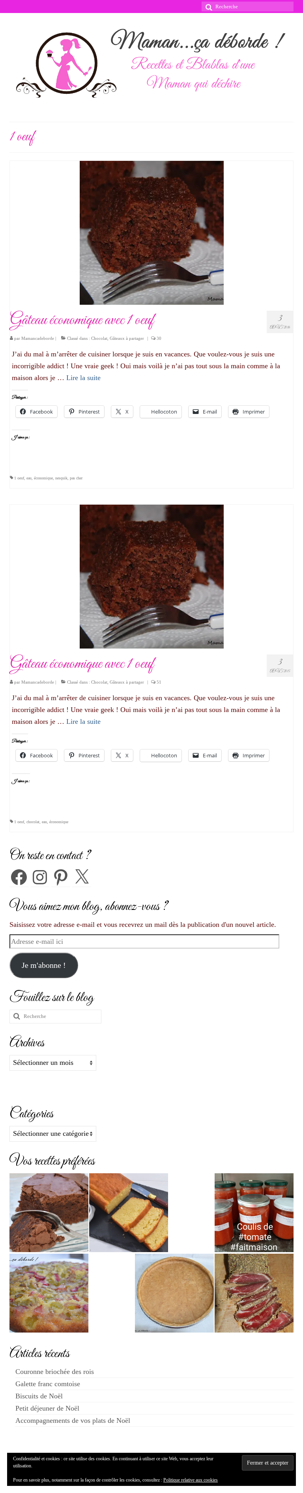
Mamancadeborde (37, 338)
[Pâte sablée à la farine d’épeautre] (174, 1293)
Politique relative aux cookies (190, 1480)
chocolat (32, 822)
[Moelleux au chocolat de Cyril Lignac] (48, 1212)
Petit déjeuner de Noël (47, 1408)
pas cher (76, 478)
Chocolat (99, 338)
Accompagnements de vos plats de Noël (72, 1420)
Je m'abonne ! (44, 965)
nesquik (61, 478)
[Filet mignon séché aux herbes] (254, 1293)
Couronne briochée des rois (54, 1372)
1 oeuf (19, 478)
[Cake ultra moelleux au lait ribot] (128, 1212)
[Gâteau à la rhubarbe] (48, 1293)
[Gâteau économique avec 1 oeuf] (152, 232)
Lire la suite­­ (83, 378)
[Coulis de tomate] (254, 1212)
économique (43, 478)
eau (29, 478)
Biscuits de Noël (39, 1396)
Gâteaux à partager (127, 338)
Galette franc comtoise (47, 1384)
